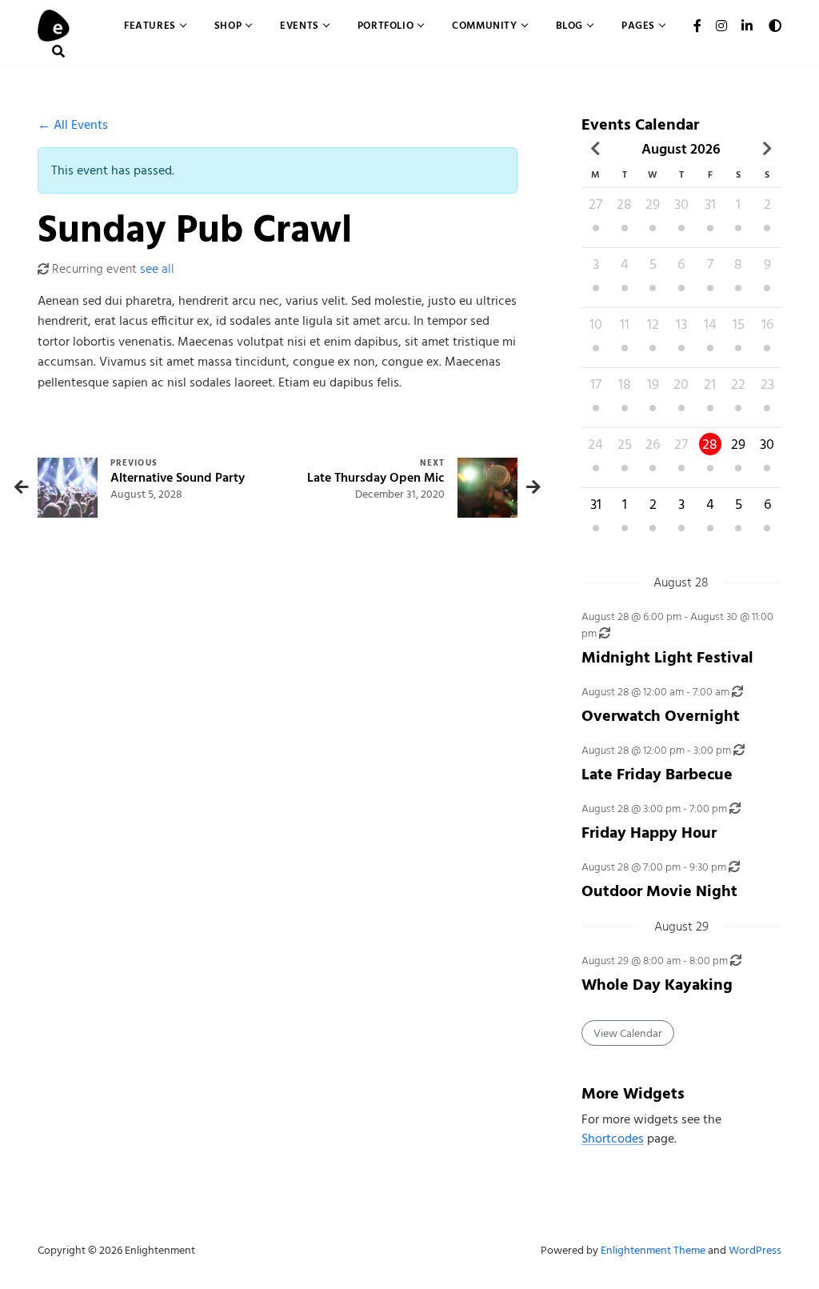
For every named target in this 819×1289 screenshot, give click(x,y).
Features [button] (150, 25)
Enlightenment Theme (653, 1250)
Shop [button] (228, 25)
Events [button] (299, 25)
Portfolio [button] (385, 25)
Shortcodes (612, 1138)
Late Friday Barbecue (657, 774)
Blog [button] (569, 25)
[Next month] (767, 149)
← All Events (73, 125)
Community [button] (484, 25)
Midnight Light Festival (667, 657)
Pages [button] (638, 25)
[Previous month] (595, 149)
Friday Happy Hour (649, 833)
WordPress (755, 1250)
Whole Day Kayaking (657, 985)
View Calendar (627, 1033)
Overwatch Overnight (660, 716)
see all (157, 269)
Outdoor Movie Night (659, 891)
